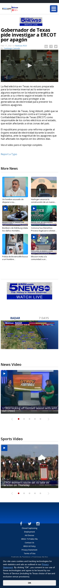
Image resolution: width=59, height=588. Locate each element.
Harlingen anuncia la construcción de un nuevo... (43, 200)
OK (29, 583)
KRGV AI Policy (29, 546)
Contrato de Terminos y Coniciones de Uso (29, 557)
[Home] (20, 9)
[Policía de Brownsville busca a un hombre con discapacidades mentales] (15, 244)
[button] (29, 65)
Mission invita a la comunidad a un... (39, 258)
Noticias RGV (21, 45)
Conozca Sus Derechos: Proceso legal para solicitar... (44, 229)
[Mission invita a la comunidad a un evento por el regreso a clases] (44, 244)
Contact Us (29, 542)
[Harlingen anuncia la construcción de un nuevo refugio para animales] (44, 187)
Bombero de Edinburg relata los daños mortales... (15, 229)
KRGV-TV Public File (29, 539)
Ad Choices (29, 535)
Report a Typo (9, 154)
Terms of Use (29, 553)
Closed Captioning (29, 528)
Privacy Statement (29, 550)
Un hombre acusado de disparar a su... (13, 200)
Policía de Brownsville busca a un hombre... (15, 258)
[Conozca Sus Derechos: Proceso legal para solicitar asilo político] (44, 215)
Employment (29, 531)
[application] (29, 66)
